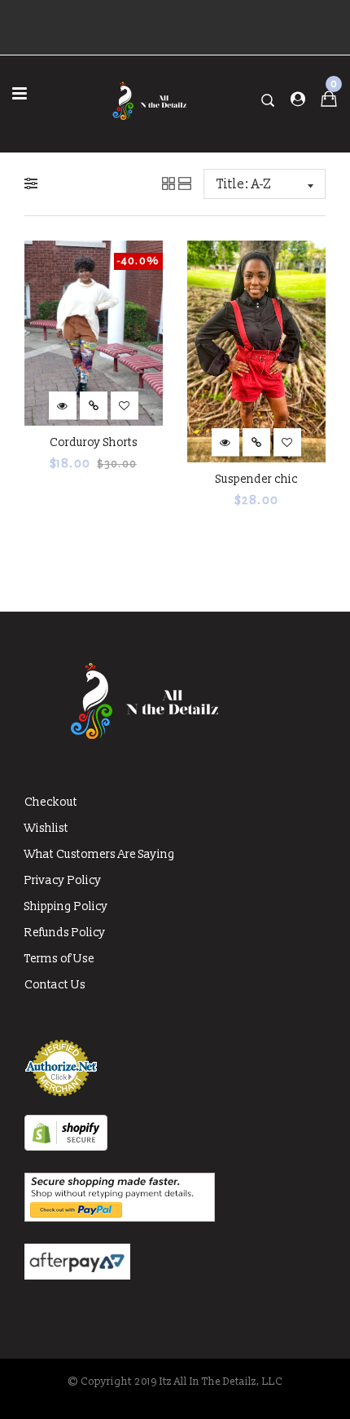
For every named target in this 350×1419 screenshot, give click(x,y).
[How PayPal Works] (119, 1218)
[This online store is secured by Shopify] (65, 1147)
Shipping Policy (66, 906)
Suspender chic (257, 479)
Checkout (50, 802)
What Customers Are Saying (99, 854)
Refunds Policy (65, 932)
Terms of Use (59, 959)
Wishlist (46, 828)
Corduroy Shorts (94, 442)
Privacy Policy (63, 880)
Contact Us (54, 985)
